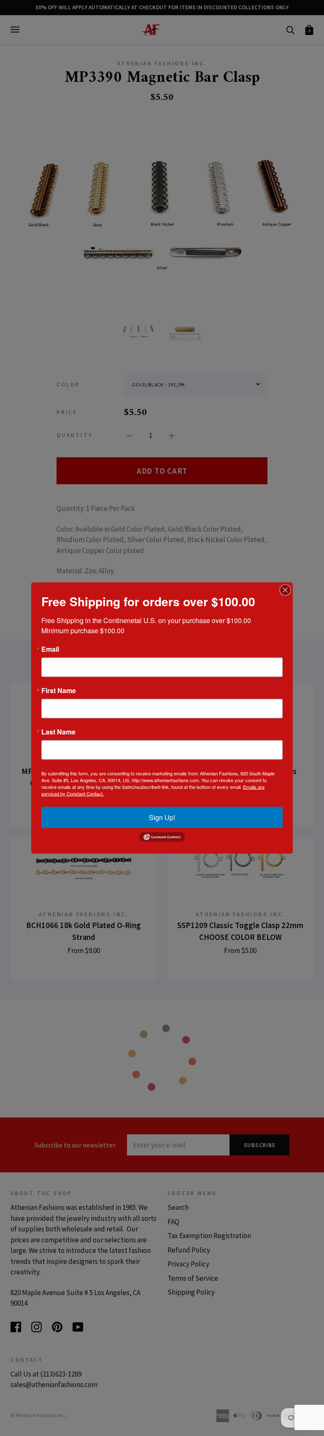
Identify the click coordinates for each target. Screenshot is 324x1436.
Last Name (58, 732)
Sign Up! (162, 817)
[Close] (285, 590)
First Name (58, 690)
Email (50, 649)
